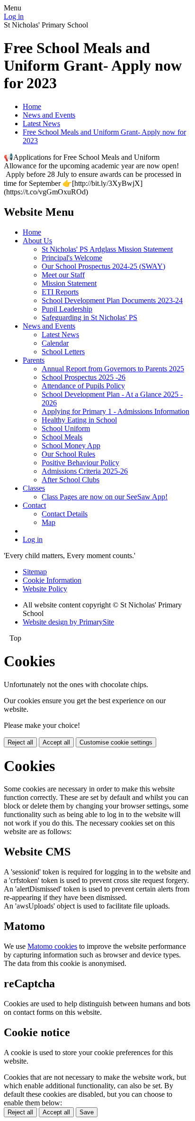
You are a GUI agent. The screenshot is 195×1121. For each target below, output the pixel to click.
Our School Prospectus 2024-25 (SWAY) (103, 266)
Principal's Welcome (72, 258)
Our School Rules (68, 454)
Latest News (41, 123)
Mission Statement (69, 283)
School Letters (63, 352)
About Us (37, 241)
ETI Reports (60, 292)
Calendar (55, 343)
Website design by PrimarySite (68, 622)
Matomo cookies (52, 946)
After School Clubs (70, 480)
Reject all (20, 742)
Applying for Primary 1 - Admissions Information (115, 411)
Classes (34, 488)
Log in (14, 16)
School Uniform (66, 428)
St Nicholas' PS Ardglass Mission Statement (107, 249)
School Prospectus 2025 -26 (83, 377)
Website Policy (45, 589)
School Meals (62, 437)
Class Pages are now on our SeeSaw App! (105, 497)
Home (32, 106)
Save (87, 1112)
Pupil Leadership (67, 309)
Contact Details (65, 514)
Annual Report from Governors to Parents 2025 (113, 369)
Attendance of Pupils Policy (83, 386)
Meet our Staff (63, 275)
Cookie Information (52, 580)
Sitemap (35, 572)
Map (48, 522)
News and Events (49, 115)
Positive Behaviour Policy (80, 463)
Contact (34, 505)
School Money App (71, 445)
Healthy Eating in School (79, 420)
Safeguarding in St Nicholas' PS (89, 317)
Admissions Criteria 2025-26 (85, 471)
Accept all (56, 742)
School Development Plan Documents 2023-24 (112, 300)
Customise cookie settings (116, 742)
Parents (33, 360)
